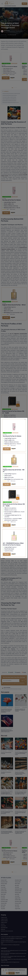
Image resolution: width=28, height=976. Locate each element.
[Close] (25, 419)
